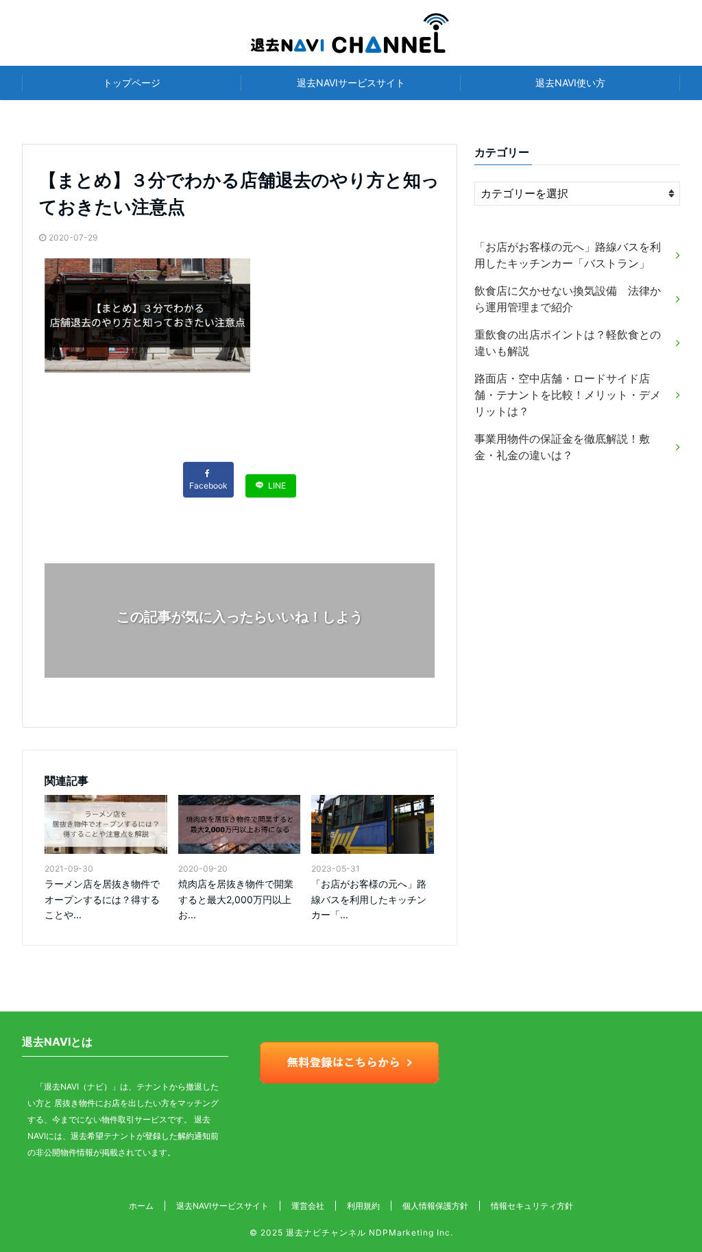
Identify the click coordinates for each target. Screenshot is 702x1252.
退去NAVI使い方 (570, 82)
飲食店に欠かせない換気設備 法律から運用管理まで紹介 (567, 299)
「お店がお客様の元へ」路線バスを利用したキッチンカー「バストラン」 (567, 255)
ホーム (141, 1206)
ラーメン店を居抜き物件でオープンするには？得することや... (102, 899)
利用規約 (363, 1206)
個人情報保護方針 (435, 1206)
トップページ (131, 82)
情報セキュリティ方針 (532, 1206)
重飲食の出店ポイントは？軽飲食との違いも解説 (567, 343)
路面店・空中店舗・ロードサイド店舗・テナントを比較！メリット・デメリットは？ (567, 394)
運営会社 (307, 1206)
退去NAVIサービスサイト (351, 82)
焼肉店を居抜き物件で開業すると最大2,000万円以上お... (235, 899)
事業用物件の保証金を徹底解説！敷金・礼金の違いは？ (562, 447)
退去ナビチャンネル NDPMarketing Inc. (369, 1232)
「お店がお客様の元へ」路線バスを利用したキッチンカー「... (368, 899)
